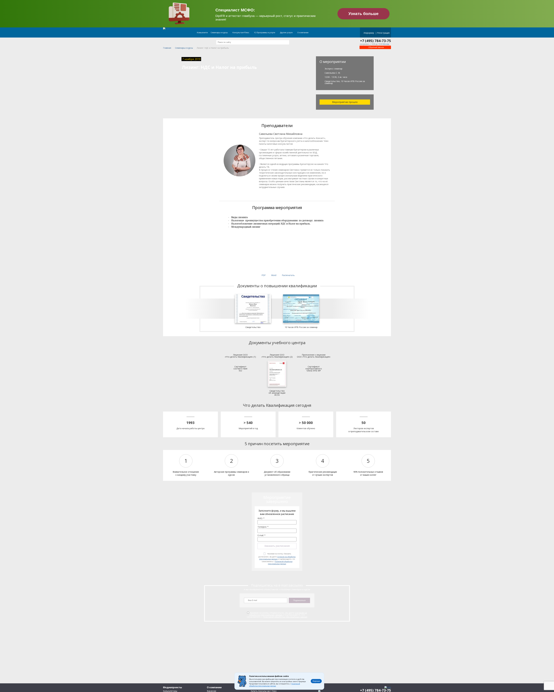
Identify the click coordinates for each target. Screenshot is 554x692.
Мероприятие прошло (345, 102)
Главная (167, 48)
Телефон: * (263, 527)
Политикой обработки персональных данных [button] (274, 685)
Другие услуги (286, 32)
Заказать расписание (277, 545)
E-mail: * (261, 535)
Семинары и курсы (219, 32)
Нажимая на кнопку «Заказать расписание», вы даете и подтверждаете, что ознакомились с (277, 559)
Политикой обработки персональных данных (280, 562)
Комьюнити (202, 32)
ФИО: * (261, 518)
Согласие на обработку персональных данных (277, 558)
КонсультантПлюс (241, 32)
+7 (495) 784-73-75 (375, 40)
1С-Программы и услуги (265, 32)
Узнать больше (363, 13)
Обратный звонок (376, 47)
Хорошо (316, 681)
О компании (303, 32)
